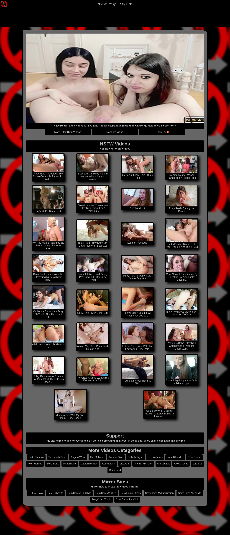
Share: (159, 132)
